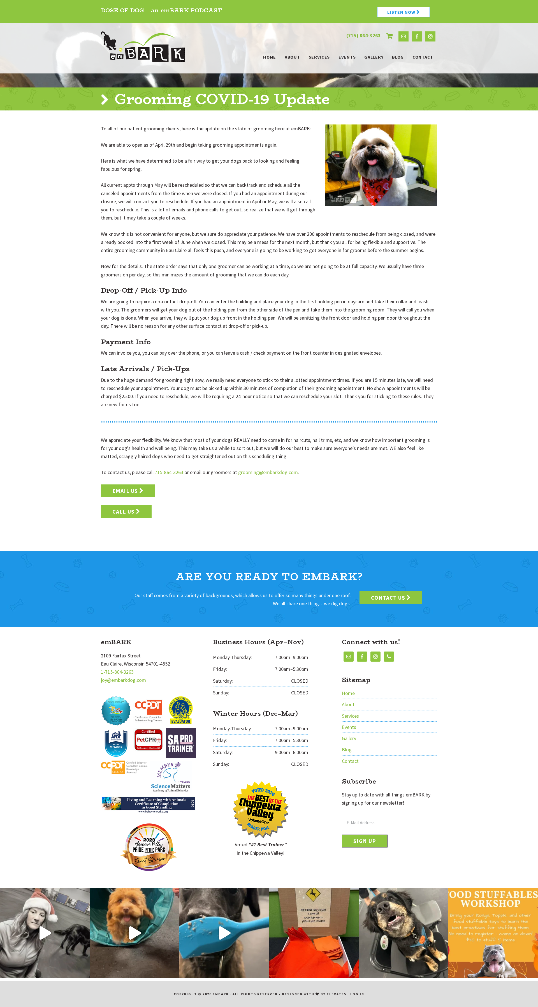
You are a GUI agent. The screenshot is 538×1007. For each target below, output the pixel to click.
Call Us (124, 511)
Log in (357, 994)
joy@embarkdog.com (123, 680)
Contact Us (389, 597)
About (348, 704)
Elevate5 (336, 994)
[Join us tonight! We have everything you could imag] (493, 933)
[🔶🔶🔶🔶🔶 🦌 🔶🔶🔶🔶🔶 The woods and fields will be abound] (314, 933)
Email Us (125, 490)
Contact (350, 761)
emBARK (143, 47)
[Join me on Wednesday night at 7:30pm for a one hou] (45, 933)
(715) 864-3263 (363, 35)
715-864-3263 (169, 472)
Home (348, 693)
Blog (347, 749)
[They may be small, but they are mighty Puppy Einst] (134, 933)
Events (349, 727)
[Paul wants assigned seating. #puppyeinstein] (403, 933)
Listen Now (401, 12)
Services (350, 716)
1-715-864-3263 (117, 672)
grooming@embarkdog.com (268, 472)
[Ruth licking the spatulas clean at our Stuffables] (224, 933)
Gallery (349, 738)
